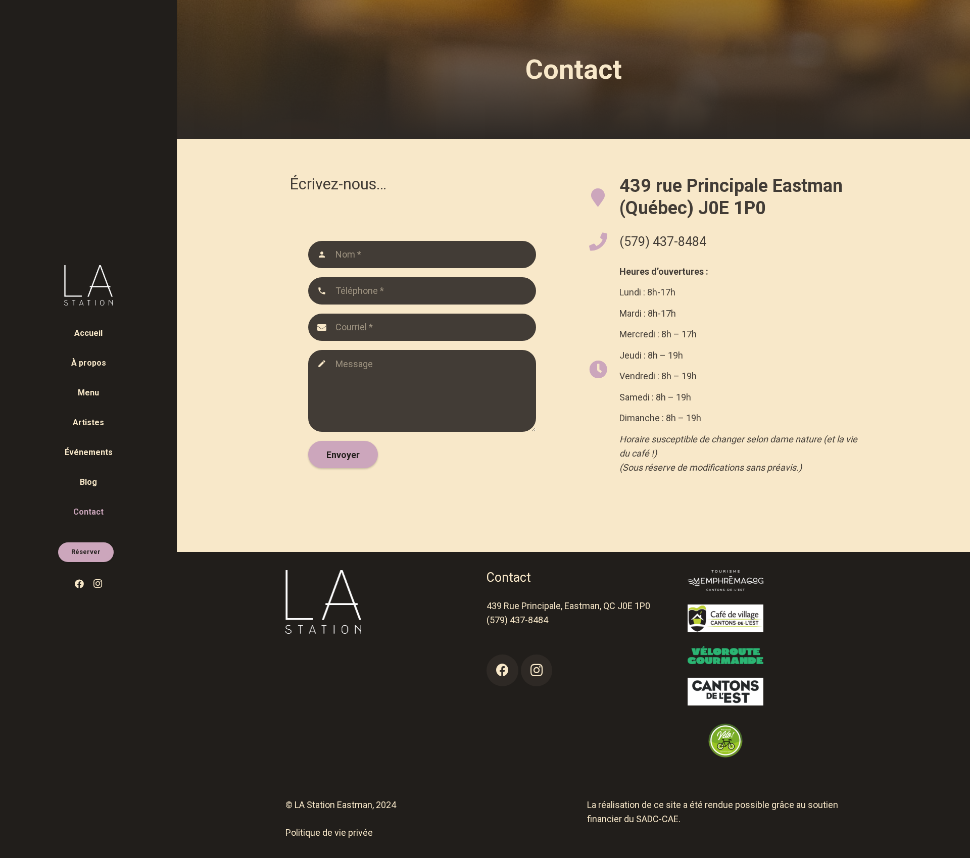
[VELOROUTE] (774, 655)
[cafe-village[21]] (774, 618)
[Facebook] (79, 584)
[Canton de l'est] (774, 691)
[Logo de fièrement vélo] (774, 740)
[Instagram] (97, 584)
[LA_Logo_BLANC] (88, 285)
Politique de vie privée (329, 832)
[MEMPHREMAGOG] (774, 580)
